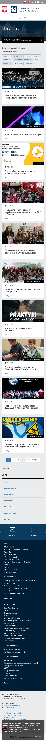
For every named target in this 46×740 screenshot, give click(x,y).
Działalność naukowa (11, 559)
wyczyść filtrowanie (10, 52)
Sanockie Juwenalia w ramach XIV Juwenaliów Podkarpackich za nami (21, 96)
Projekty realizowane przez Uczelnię (17, 562)
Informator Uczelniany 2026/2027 (16, 588)
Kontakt (7, 519)
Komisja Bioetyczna (11, 676)
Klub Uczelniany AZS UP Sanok (15, 631)
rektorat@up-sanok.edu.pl (11, 706)
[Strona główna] (23, 12)
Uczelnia (6, 56)
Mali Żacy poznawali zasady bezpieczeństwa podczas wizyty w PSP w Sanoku (23, 212)
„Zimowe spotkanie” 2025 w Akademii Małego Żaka (22, 290)
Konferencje (30, 63)
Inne (36, 60)
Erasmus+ (7, 673)
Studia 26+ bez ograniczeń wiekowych (17, 591)
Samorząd (16, 56)
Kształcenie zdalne (10, 613)
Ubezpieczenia (9, 623)
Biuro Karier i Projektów (12, 618)
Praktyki (6, 616)
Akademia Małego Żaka (22, 60)
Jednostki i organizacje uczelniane (16, 549)
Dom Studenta (9, 641)
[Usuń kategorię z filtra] (21, 56)
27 (28, 460)
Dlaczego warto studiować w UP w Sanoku (19, 581)
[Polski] (25, 2)
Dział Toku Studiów (11, 608)
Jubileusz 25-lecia (10, 572)
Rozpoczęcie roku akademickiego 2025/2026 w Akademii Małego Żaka (21, 407)
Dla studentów (9, 500)
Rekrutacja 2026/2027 (12, 586)
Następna (35, 460)
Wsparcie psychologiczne (13, 636)
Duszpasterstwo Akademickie (14, 638)
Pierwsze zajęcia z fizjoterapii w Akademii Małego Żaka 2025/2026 (20, 368)
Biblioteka (7, 552)
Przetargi (7, 567)
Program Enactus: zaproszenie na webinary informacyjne (20, 172)
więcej (7, 102)
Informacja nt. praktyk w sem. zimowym (18, 329)
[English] (28, 2)
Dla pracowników (10, 513)
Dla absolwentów (10, 507)
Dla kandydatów (10, 488)
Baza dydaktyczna (10, 554)
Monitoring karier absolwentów (15, 652)
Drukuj (8, 468)
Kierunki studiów (10, 583)
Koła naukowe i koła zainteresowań (16, 628)
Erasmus (36, 56)
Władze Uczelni (9, 547)
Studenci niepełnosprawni (13, 633)
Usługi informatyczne (11, 671)
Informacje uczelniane (11, 557)
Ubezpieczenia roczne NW (13, 678)
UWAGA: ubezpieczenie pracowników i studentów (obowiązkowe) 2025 (22, 445)
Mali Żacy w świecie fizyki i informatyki (23, 134)
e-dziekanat (8, 661)
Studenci (6, 63)
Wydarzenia (7, 60)
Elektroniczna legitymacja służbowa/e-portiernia (21, 663)
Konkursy (18, 63)
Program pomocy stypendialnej (15, 593)
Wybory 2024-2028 (11, 570)
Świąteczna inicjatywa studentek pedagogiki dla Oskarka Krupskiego (21, 251)
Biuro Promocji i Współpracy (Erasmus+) (18, 621)
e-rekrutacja (8, 494)
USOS (6, 610)
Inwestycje (7, 564)
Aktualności (11, 28)
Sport (28, 56)
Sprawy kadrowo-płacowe (13, 666)
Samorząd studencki (11, 626)
